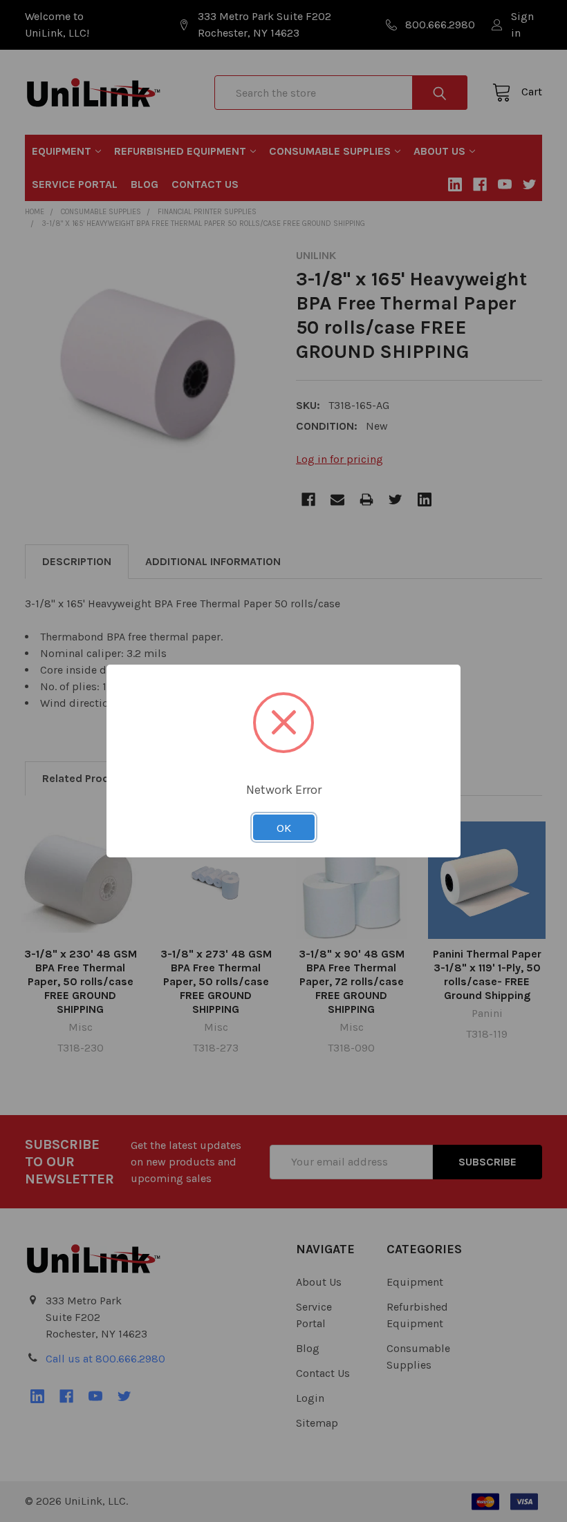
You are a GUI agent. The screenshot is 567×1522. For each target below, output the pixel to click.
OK (284, 828)
